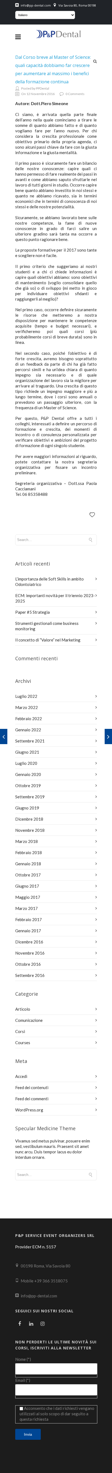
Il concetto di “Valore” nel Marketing (47, 639)
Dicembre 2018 (29, 819)
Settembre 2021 (30, 740)
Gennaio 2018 (28, 863)
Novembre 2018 (30, 830)
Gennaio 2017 (28, 930)
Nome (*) (23, 1359)
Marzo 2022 (26, 707)
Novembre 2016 (30, 953)
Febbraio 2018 (28, 852)
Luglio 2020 (26, 763)
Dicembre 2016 (29, 941)
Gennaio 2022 (28, 729)
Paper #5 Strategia (32, 612)
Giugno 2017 (27, 886)
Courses (22, 1042)
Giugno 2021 (27, 752)
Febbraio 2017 (28, 919)
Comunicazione (29, 1020)
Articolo (22, 1009)
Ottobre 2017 (28, 874)
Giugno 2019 (27, 807)
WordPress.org (29, 1109)
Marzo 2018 (26, 841)
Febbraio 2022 (28, 718)
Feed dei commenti (31, 1098)
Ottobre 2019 (28, 785)
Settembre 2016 (30, 975)
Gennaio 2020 (28, 774)
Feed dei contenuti (31, 1087)
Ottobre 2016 (28, 964)
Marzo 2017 (26, 908)
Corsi (20, 1031)
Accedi (21, 1076)
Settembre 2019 (30, 796)
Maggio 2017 (27, 897)
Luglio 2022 (26, 696)
